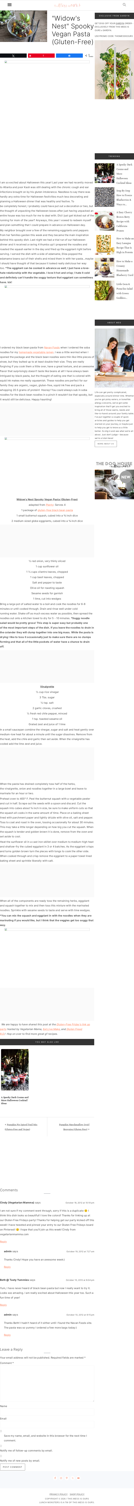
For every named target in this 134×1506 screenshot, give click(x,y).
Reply (3, 1241)
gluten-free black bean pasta (55, 510)
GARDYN (120, 23)
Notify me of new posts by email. (20, 1460)
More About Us (106, 444)
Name (3, 1406)
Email (3, 1418)
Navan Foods (52, 347)
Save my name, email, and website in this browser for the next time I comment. (45, 1438)
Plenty (50, 504)
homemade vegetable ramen (36, 352)
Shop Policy (77, 1494)
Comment (7, 1363)
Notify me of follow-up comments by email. (26, 1450)
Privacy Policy (59, 1494)
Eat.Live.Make (51, 1029)
